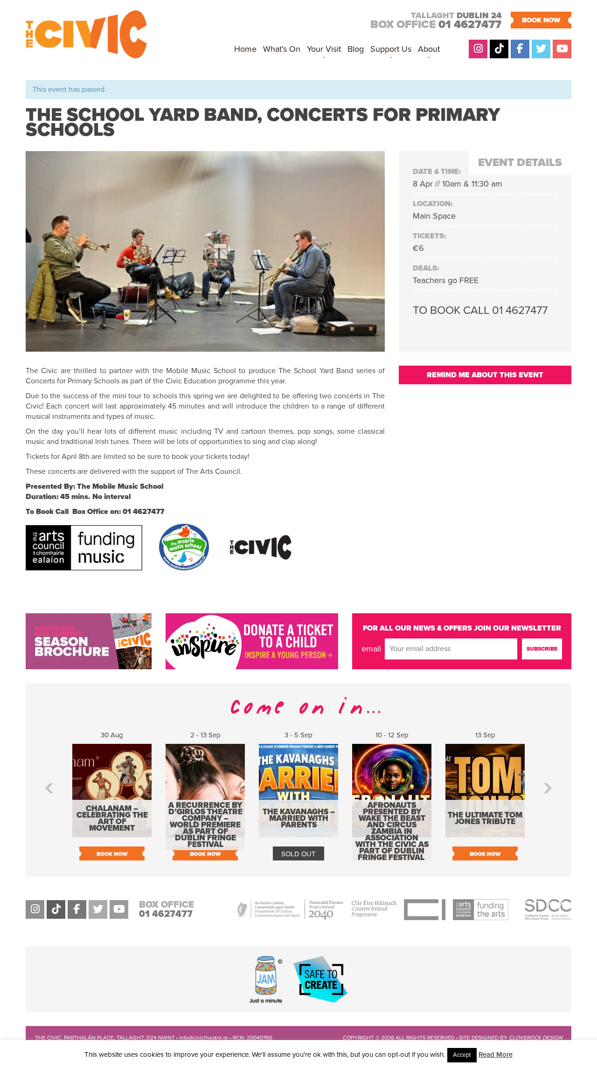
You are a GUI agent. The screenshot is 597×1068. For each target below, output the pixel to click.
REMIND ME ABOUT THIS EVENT (485, 375)
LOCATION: (432, 204)
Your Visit (324, 49)
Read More (496, 1054)
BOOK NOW (541, 20)
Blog (355, 49)
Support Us (390, 49)
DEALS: (426, 268)
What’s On (281, 49)
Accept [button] (462, 1055)
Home (245, 49)
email (371, 649)
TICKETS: (429, 236)
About (429, 49)
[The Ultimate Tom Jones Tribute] (485, 832)
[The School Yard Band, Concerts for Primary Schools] (205, 346)
